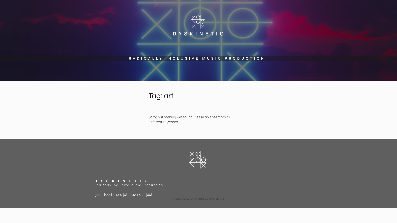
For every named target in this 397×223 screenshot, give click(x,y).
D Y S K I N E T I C (198, 33)
